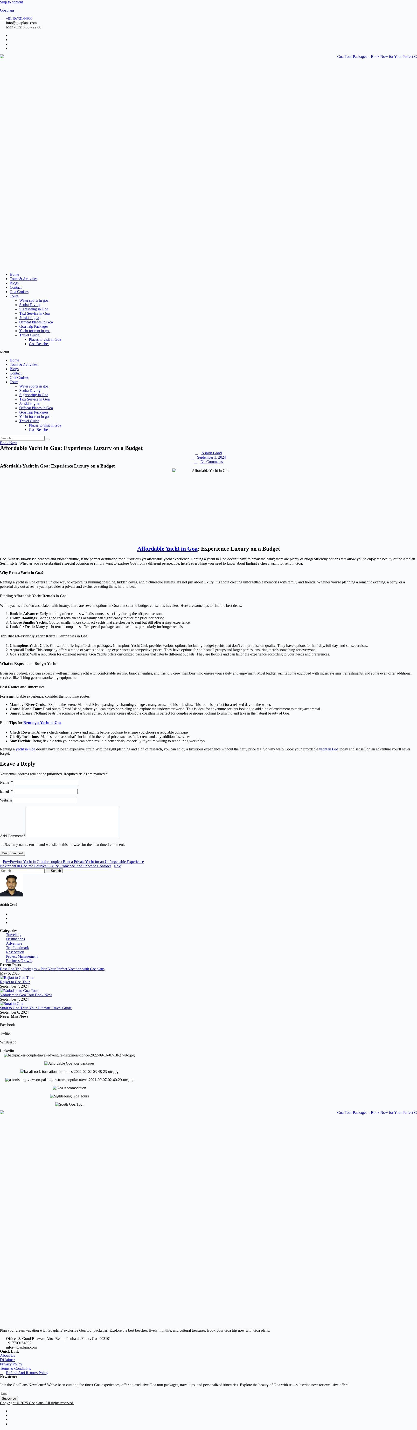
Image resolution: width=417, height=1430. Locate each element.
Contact (15, 287)
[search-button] (47, 439)
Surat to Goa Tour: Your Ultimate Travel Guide (36, 1008)
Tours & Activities (23, 279)
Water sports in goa (34, 300)
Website (6, 800)
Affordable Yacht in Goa (167, 549)
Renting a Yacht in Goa (42, 723)
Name (6, 782)
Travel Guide (29, 335)
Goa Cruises (19, 292)
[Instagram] (11, 1424)
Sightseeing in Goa (33, 309)
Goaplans (7, 10)
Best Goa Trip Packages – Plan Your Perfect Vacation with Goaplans (52, 969)
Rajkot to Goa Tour (15, 982)
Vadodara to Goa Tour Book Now (26, 995)
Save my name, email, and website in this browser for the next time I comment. (65, 844)
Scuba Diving (29, 305)
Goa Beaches (39, 344)
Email (6, 791)
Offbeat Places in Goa (36, 322)
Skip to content (11, 2)
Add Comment (13, 836)
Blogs (14, 283)
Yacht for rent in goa (34, 331)
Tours (14, 296)
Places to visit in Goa (45, 339)
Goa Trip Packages (33, 326)
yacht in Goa (25, 749)
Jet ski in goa (29, 318)
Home (14, 274)
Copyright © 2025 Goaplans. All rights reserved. (37, 1403)
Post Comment (12, 853)
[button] (208, 352)
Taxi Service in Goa (34, 313)
